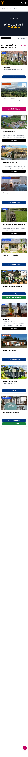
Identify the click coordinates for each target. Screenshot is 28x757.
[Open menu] (25, 2)
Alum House (6, 193)
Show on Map (25, 46)
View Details (14, 140)
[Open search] (22, 3)
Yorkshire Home (6, 8)
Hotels (14, 38)
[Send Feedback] (25, 748)
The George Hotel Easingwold (12, 286)
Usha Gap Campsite (8, 131)
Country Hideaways (8, 99)
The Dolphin (6, 319)
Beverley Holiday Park (9, 381)
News (16, 8)
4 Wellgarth (6, 67)
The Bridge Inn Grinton (9, 162)
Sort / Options (22, 38)
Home (12, 18)
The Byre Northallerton (9, 350)
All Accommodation (6, 38)
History (23, 8)
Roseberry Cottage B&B (10, 255)
